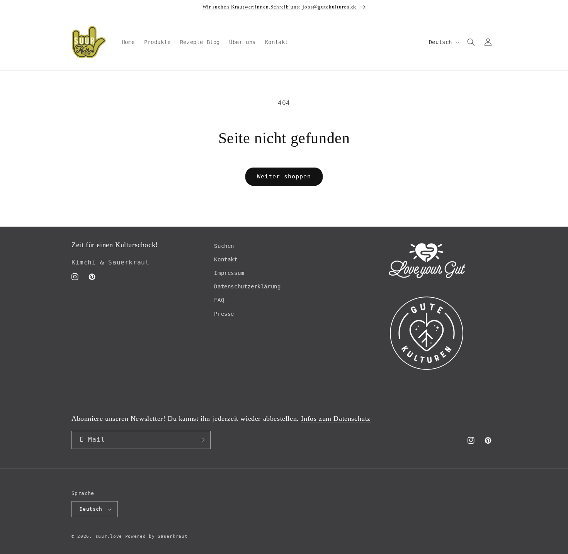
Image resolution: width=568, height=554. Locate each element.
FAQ (219, 300)
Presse (224, 314)
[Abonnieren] (201, 440)
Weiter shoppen (284, 176)
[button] (471, 42)
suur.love (108, 536)
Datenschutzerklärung (247, 286)
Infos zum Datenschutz (336, 418)
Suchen (224, 246)
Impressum (229, 273)
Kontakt (225, 259)
